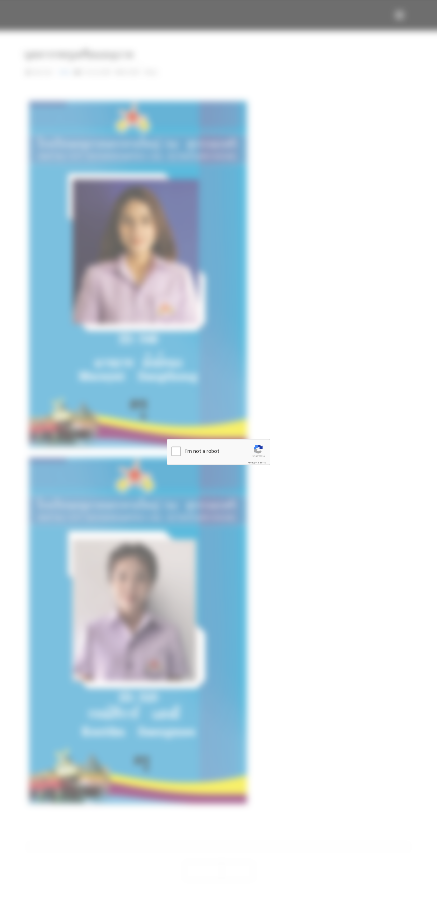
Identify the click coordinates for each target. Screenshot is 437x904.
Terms (262, 462)
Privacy (252, 462)
